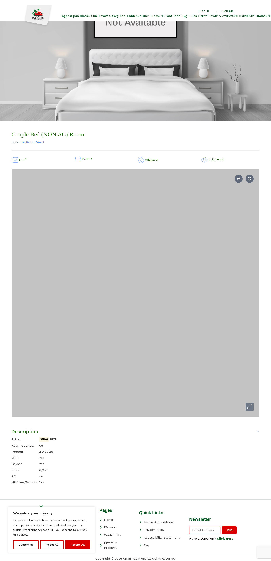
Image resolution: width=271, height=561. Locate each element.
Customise (26, 544)
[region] (51, 530)
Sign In (204, 11)
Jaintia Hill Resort (32, 142)
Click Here (225, 538)
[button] (250, 407)
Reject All (51, 544)
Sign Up (227, 11)
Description (25, 431)
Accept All (78, 544)
